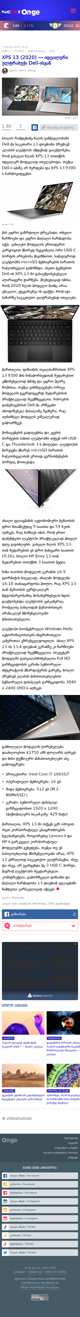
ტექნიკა (6, 51)
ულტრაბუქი (62, 903)
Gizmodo (18, 897)
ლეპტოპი (25, 903)
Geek (52, 51)
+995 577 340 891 (55, 1271)
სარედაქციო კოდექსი (66, 1147)
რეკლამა (73, 1143)
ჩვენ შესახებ (71, 1138)
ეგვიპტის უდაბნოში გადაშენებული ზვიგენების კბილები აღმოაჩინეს (22, 1082)
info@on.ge (35, 1271)
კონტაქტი (73, 1157)
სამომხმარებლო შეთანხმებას (38, 1282)
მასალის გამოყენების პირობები (60, 1152)
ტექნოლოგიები (36, 51)
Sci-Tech (19, 51)
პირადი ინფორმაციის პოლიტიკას (39, 1287)
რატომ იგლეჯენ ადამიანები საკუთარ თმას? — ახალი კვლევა (22, 1029)
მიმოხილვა (40, 903)
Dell (51, 903)
